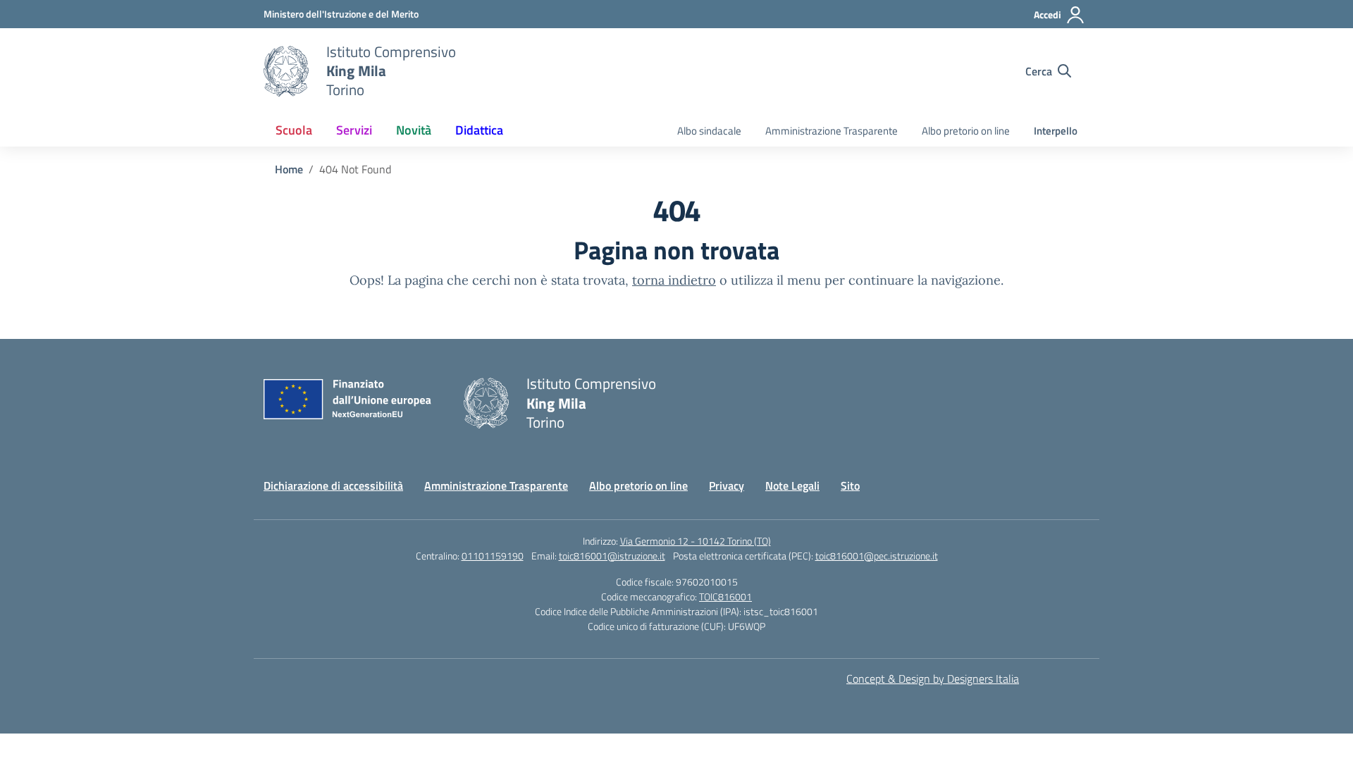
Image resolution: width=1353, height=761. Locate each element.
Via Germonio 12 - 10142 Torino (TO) (695, 540)
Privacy (726, 485)
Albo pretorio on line (966, 131)
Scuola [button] (294, 130)
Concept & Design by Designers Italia (932, 678)
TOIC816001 (725, 596)
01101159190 (493, 555)
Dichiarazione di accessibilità (333, 485)
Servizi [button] (354, 130)
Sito (850, 485)
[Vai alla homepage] (286, 71)
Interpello (1055, 131)
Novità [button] (413, 130)
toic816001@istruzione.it (612, 555)
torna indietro (674, 280)
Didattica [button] (479, 130)
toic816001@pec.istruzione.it (876, 555)
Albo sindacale (709, 131)
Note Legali (792, 485)
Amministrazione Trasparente (831, 131)
